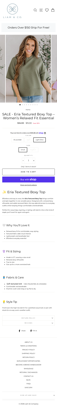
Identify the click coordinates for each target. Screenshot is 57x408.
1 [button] (20, 105)
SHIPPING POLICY (28, 353)
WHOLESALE (28, 369)
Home (28, 110)
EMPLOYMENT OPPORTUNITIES (28, 361)
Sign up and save (28, 395)
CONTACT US (28, 376)
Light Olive (39, 140)
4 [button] (26, 105)
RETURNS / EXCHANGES (29, 372)
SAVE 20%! (28, 387)
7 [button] (33, 105)
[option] (28, 69)
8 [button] (35, 105)
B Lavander (18, 140)
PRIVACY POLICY (28, 350)
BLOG (28, 380)
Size (28, 145)
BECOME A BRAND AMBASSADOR (28, 365)
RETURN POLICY (29, 357)
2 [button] (22, 105)
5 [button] (29, 105)
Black (29, 140)
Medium (33, 150)
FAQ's (29, 384)
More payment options (28, 185)
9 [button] (37, 105)
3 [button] (24, 105)
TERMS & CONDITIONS (28, 346)
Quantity (28, 155)
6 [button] (31, 105)
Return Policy (28, 318)
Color (28, 135)
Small (23, 150)
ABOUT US (28, 342)
